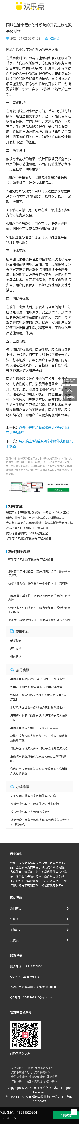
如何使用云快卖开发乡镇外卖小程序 (33, 796)
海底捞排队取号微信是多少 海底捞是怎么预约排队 (39, 717)
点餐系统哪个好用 (21, 1072)
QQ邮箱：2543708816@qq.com (31, 997)
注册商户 (15, 919)
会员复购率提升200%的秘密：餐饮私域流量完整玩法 (39, 523)
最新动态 (15, 640)
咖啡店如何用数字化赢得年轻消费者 (28, 538)
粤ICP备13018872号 (18, 1097)
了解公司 (15, 930)
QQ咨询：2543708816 (24, 976)
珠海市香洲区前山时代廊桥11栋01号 (33, 987)
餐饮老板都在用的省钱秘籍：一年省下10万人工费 (37, 512)
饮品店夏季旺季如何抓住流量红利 (27, 528)
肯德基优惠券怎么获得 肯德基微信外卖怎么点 (39, 748)
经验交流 (15, 648)
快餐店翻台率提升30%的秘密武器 (27, 533)
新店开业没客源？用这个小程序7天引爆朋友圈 (35, 518)
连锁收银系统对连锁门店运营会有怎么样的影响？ (38, 758)
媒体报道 (15, 656)
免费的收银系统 (44, 1068)
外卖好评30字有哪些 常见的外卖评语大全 (36, 687)
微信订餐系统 (19, 1077)
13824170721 (10, 1118)
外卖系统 (52, 1077)
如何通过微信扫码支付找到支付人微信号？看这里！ (38, 697)
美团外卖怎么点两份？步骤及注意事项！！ (37, 728)
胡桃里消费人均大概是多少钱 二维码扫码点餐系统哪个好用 (39, 738)
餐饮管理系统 (37, 1077)
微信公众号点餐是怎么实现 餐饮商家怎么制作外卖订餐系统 (39, 771)
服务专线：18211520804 (26, 966)
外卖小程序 (50, 1081)
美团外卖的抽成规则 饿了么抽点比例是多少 (37, 679)
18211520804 (27, 1112)
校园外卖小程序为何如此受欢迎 (30, 812)
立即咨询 (66, 1115)
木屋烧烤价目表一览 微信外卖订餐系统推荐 (37, 707)
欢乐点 (55, 38)
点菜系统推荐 (42, 1072)
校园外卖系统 (34, 1081)
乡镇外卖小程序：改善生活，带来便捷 (35, 804)
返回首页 (15, 908)
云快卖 (14, 940)
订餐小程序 (17, 1081)
